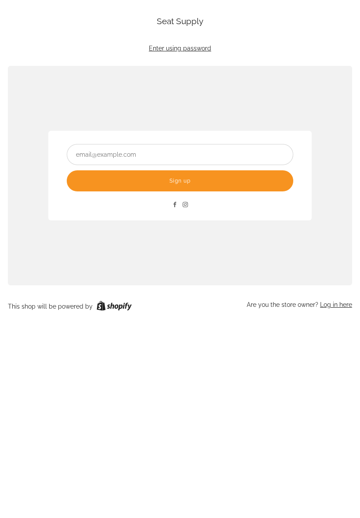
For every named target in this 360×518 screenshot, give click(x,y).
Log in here (336, 304)
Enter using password (180, 48)
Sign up (180, 181)
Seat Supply (180, 21)
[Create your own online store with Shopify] (114, 307)
